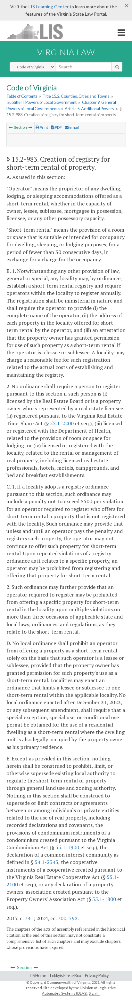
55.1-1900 (67, 847)
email (74, 127)
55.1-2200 (62, 423)
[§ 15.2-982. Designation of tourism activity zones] (10, 127)
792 (73, 918)
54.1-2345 (46, 862)
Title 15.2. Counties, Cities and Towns (76, 96)
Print (43, 127)
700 (62, 918)
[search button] (117, 67)
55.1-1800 (104, 899)
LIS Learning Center (49, 6)
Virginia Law (66, 52)
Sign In (94, 993)
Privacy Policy (97, 975)
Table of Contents (21, 96)
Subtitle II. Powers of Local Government (42, 102)
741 (29, 918)
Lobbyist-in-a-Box (65, 975)
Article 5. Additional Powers (89, 108)
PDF (58, 127)
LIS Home (38, 975)
